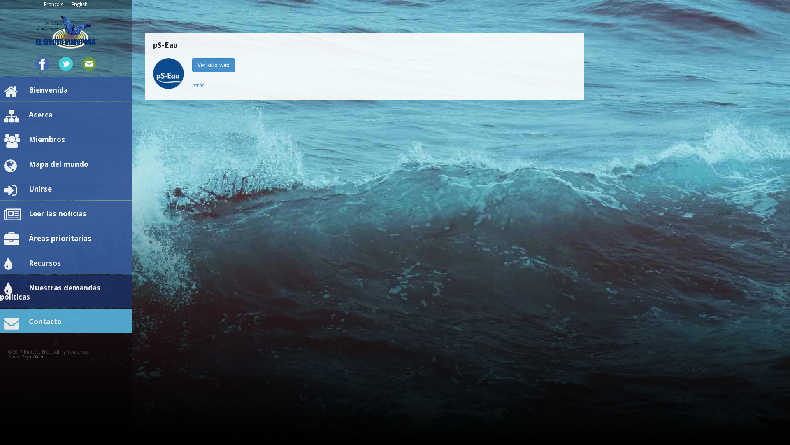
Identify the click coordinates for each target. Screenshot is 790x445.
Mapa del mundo (58, 164)
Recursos (45, 263)
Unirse (40, 189)
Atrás (198, 85)
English (80, 4)
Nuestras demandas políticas (50, 292)
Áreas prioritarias (60, 238)
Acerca (41, 114)
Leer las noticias (57, 213)
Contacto (45, 321)
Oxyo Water (32, 357)
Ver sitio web (214, 65)
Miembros (47, 139)
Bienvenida (48, 90)
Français (53, 4)
